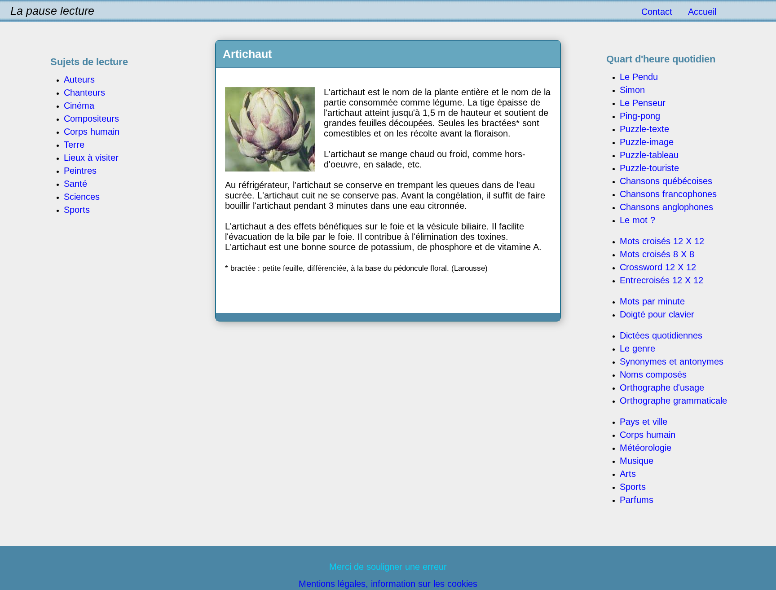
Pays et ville (643, 422)
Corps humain (647, 435)
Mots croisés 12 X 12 (662, 241)
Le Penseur (643, 103)
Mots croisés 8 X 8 (657, 254)
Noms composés (653, 374)
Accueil (702, 12)
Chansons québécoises (666, 181)
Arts (628, 474)
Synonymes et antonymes (671, 361)
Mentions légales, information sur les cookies (388, 584)
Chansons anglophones (666, 207)
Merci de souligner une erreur (388, 567)
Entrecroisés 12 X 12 (661, 280)
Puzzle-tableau (649, 155)
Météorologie (645, 448)
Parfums (636, 500)
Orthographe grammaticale (673, 400)
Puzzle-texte (644, 129)
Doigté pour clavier (657, 314)
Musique (636, 461)
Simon (632, 90)
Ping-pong (640, 116)
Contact (656, 12)
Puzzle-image (647, 142)
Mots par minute (652, 301)
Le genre (637, 348)
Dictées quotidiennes (661, 335)
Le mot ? (637, 220)
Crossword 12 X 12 (658, 267)
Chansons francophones (668, 194)
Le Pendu (639, 77)
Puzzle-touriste (649, 168)
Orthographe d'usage (662, 387)
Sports (633, 487)
